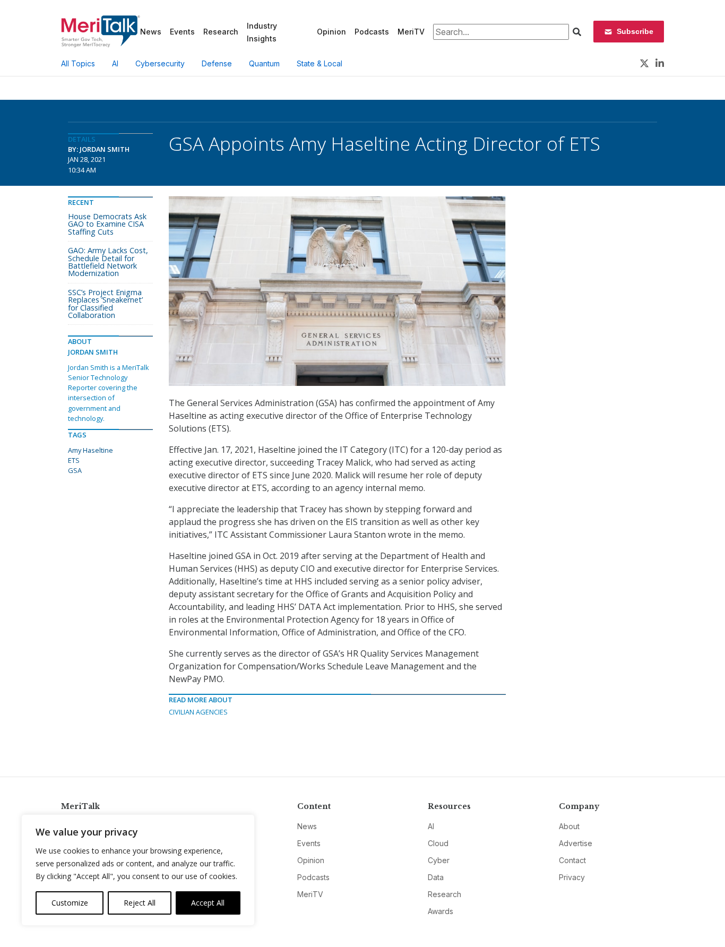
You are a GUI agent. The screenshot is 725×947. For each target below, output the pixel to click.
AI (115, 63)
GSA (75, 470)
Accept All (208, 903)
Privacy (572, 877)
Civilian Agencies (198, 712)
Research (220, 31)
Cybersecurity (160, 63)
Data (436, 877)
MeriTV (411, 31)
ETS (74, 460)
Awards (440, 911)
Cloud (438, 843)
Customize (69, 903)
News (150, 31)
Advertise (575, 843)
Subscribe (635, 31)
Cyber (439, 860)
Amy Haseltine (90, 450)
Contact (572, 860)
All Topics (78, 63)
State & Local (319, 63)
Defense (217, 63)
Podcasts (372, 31)
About (569, 826)
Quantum (264, 63)
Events (182, 31)
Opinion (331, 31)
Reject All (140, 903)
